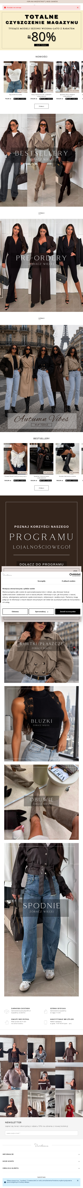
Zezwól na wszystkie (68, 611)
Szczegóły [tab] (41, 581)
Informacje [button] (8, 1154)
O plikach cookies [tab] (68, 581)
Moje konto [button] (8, 1161)
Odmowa (15, 611)
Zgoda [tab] (14, 581)
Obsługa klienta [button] (11, 1168)
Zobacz (41, 106)
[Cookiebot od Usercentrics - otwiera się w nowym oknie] (71, 574)
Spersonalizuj (40, 611)
